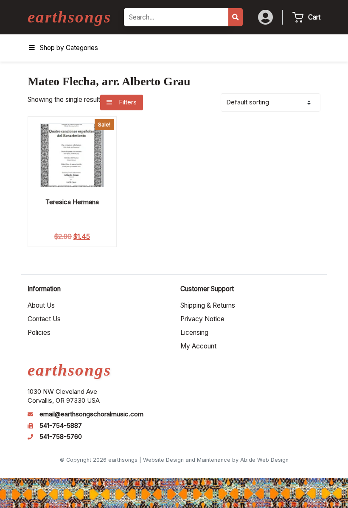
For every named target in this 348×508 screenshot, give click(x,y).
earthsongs (69, 17)
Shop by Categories (69, 48)
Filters (127, 102)
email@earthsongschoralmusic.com (91, 414)
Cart (314, 17)
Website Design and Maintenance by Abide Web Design (216, 460)
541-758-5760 (60, 437)
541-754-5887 (60, 425)
